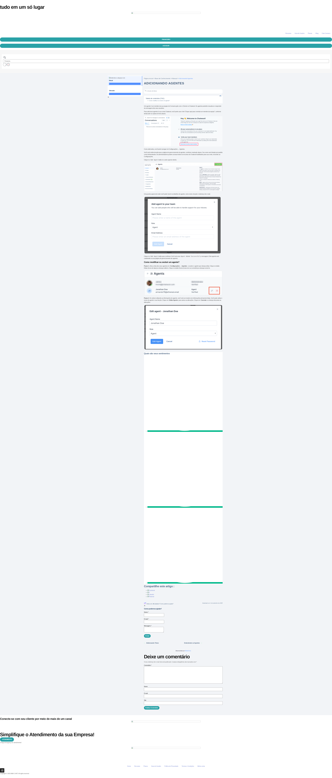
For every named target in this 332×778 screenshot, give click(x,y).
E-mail (146, 693)
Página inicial (148, 78)
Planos (310, 33)
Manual (174, 78)
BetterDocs (188, 650)
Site (145, 700)
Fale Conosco (326, 33)
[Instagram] (2, 770)
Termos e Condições (188, 766)
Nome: (146, 612)
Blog (317, 33)
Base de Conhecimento (162, 78)
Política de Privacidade (171, 766)
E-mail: (146, 619)
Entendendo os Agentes (192, 643)
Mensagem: (148, 626)
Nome (145, 686)
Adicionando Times (152, 643)
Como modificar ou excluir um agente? (159, 100)
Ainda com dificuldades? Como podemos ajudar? (159, 604)
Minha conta (201, 766)
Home (129, 766)
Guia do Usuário (299, 33)
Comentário (147, 665)
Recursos (288, 33)
